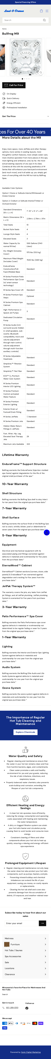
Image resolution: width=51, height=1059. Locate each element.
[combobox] (25, 20)
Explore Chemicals (25, 732)
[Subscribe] (42, 923)
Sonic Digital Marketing (31, 1052)
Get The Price (9, 116)
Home (4, 29)
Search (5, 994)
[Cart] (41, 11)
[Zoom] (40, 72)
